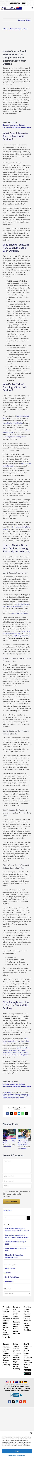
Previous (21, 20)
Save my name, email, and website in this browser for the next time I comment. (16, 1194)
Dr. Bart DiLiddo (5, 1322)
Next (28, 20)
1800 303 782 (15, 3)
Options (5, 1096)
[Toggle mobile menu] (33, 8)
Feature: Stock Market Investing (11, 1094)
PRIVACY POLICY (20, 1388)
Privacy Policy (21, 1455)
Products (6, 1307)
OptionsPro (11, 1097)
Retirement (9, 1281)
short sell (16, 1097)
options (24, 1096)
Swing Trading (10, 1268)
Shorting (22, 1097)
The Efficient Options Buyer (21, 127)
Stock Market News (13, 1096)
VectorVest (7, 1092)
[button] (31, 1433)
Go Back (8, 1210)
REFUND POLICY (15, 1390)
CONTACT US (25, 1390)
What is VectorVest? (6, 1317)
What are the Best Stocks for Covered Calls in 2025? (24, 1143)
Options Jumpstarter (10, 125)
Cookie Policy (12, 1455)
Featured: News (25, 1094)
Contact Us (6, 1313)
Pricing (5, 1309)
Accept (17, 1451)
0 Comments (7, 1146)
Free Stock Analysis (6, 1332)
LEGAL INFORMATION (17, 1386)
